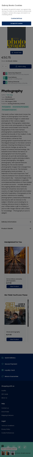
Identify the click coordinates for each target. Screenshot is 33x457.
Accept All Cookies (16, 23)
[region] (16, 13)
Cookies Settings (16, 18)
